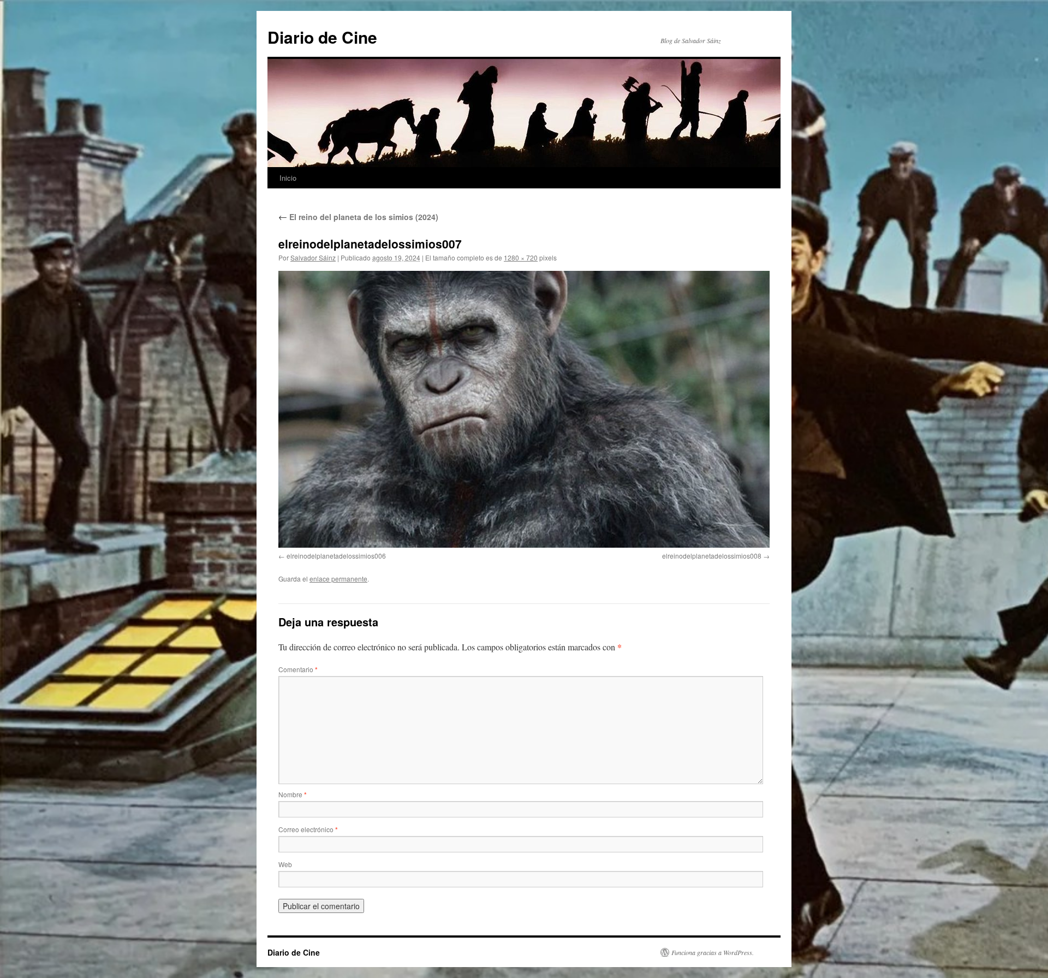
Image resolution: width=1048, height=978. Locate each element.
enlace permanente (338, 578)
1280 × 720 (521, 257)
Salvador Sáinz (313, 257)
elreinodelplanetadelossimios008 (711, 555)
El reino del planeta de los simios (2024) (358, 216)
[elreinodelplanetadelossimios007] (524, 409)
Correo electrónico (308, 829)
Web (285, 864)
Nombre (292, 794)
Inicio (287, 178)
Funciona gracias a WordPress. (712, 952)
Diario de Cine (322, 37)
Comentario (298, 669)
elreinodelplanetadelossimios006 (336, 555)
